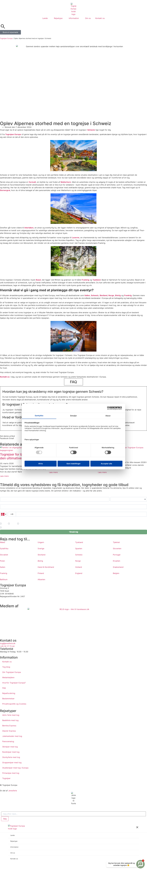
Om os (88, 18)
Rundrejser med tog (10, 752)
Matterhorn (66, 182)
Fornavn (3, 496)
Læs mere (4, 476)
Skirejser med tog (10, 747)
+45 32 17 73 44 (7, 646)
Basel (38, 280)
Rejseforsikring (8, 693)
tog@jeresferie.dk (7, 643)
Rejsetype (58, 18)
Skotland (103, 295)
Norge (111, 295)
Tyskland (97, 280)
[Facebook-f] (3, 601)
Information (74, 18)
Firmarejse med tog (10, 773)
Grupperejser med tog (11, 762)
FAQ (4, 688)
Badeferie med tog (10, 720)
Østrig (118, 295)
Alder (112, 496)
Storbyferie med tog (11, 757)
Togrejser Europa (6, 38)
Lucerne (75, 237)
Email (2, 503)
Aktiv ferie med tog (10, 715)
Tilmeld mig (73, 532)
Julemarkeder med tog (12, 736)
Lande (45, 18)
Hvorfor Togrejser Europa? (14, 683)
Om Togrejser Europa (11, 672)
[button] (4, 438)
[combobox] (73, 813)
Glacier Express (9, 731)
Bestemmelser (8, 698)
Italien (87, 295)
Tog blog (6, 667)
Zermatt (32, 182)
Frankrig (85, 280)
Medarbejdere (8, 677)
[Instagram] (9, 601)
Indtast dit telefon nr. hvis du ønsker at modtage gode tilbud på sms (21, 518)
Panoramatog (8, 741)
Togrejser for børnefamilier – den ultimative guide (21, 456)
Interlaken (29, 228)
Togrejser (6, 778)
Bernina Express (9, 725)
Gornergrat (5, 190)
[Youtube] (15, 601)
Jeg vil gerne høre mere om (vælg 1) (12, 521)
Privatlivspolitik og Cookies (14, 704)
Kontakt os (100, 18)
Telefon (2, 510)
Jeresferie (12, 790)
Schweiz (91, 130)
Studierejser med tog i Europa (15, 768)
